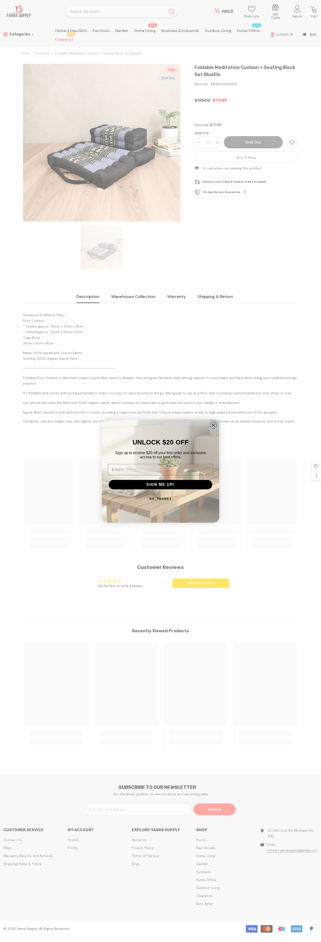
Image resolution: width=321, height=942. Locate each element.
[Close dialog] (213, 425)
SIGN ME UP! (160, 484)
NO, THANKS (160, 499)
